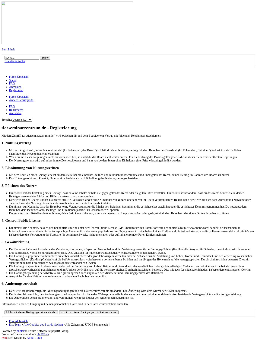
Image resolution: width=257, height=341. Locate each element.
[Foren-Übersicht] (67, 43)
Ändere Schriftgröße (21, 100)
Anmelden (15, 113)
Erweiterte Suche (15, 61)
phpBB (21, 331)
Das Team (15, 324)
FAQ (12, 106)
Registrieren (16, 109)
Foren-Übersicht (18, 96)
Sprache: (7, 119)
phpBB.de (43, 334)
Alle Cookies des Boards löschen (43, 324)
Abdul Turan (34, 337)
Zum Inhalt (8, 49)
